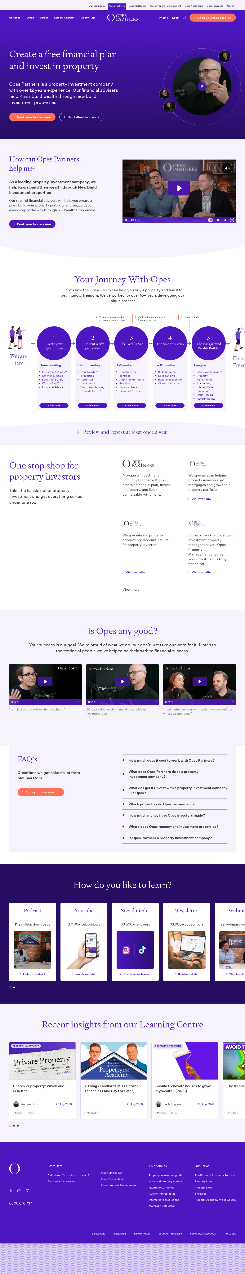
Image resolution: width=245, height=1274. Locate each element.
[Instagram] (27, 1191)
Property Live (203, 1181)
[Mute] (217, 220)
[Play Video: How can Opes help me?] (179, 188)
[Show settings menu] (225, 220)
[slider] (172, 220)
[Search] (184, 17)
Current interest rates (162, 1193)
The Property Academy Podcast (215, 1175)
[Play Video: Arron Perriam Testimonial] (122, 681)
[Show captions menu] (210, 220)
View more (131, 589)
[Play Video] (126, 220)
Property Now (203, 1187)
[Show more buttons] (78, 702)
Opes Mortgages (137, 5)
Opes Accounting (194, 5)
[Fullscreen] (232, 220)
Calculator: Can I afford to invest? (68, 1175)
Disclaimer (120, 1233)
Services (14, 17)
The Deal (200, 1193)
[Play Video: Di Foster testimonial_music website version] (45, 681)
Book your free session (61, 1181)
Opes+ (230, 5)
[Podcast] (11, 1191)
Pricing (163, 17)
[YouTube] (19, 1191)
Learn (30, 17)
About (44, 17)
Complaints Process (170, 1233)
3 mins (31, 1112)
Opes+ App (88, 17)
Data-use (230, 1233)
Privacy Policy (142, 1233)
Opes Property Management (165, 5)
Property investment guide (165, 1175)
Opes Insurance (215, 5)
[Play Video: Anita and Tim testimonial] (200, 681)
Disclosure (98, 1233)
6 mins (174, 1112)
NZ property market (161, 1187)
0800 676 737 (20, 1203)
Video (233, 1112)
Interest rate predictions (164, 1199)
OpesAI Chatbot (64, 17)
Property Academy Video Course (215, 1199)
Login (176, 17)
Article (20, 1112)
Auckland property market (165, 1181)
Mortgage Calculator (162, 1206)
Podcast (92, 1112)
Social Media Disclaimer (203, 1233)
